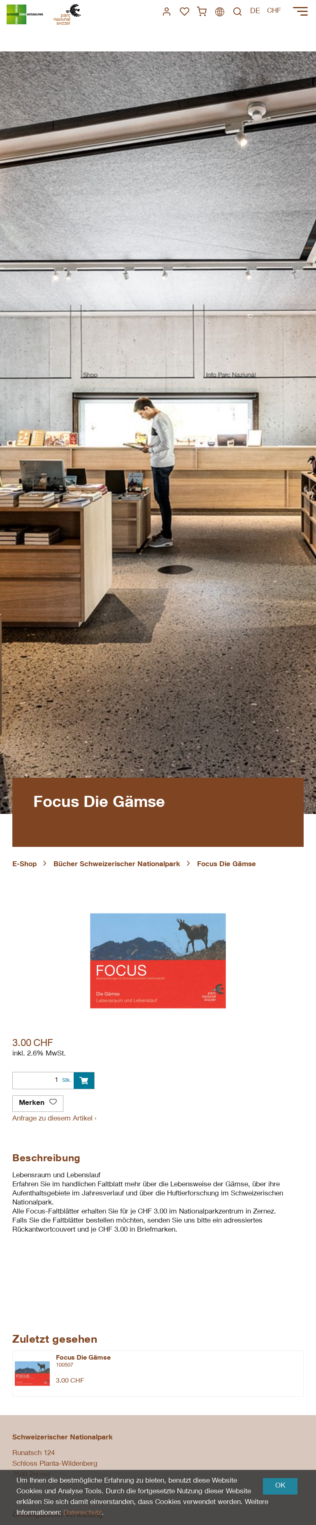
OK (280, 1486)
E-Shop (24, 864)
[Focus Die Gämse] (32, 1373)
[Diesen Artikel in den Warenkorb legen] (84, 1080)
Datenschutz (82, 1513)
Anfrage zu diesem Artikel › (54, 1119)
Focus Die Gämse (226, 864)
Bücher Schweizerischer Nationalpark (116, 864)
